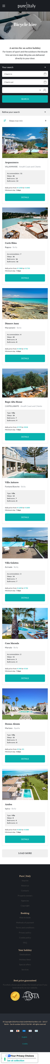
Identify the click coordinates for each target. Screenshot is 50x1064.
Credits (25, 1044)
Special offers (25, 964)
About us (25, 885)
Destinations (25, 954)
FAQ (25, 942)
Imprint (25, 880)
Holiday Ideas (25, 959)
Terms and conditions (25, 927)
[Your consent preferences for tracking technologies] (5, 1059)
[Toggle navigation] (3, 6)
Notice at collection (13, 1060)
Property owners (25, 895)
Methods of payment (25, 922)
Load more (25, 853)
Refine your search (11, 112)
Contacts (25, 890)
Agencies (25, 900)
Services (25, 969)
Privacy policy (25, 932)
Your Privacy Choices (22, 1055)
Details (25, 197)
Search (25, 99)
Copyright (25, 905)
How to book (25, 917)
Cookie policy (25, 937)
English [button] (24, 1037)
